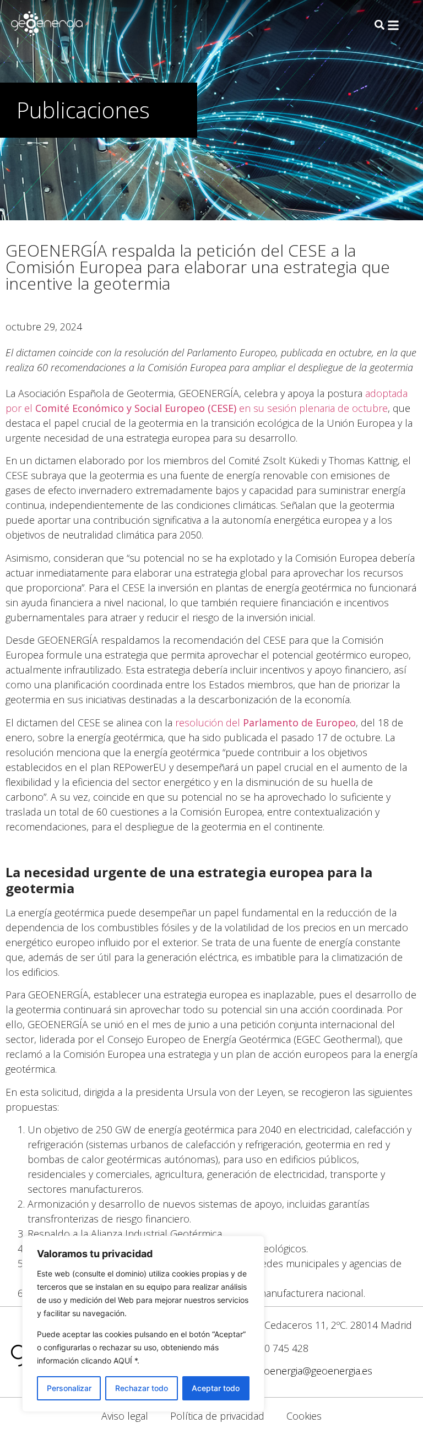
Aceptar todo (216, 1388)
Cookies (304, 1415)
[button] (393, 26)
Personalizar (69, 1388)
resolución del (265, 722)
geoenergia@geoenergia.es (312, 1370)
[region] (143, 1324)
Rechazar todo (141, 1388)
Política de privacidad (217, 1415)
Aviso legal (124, 1415)
